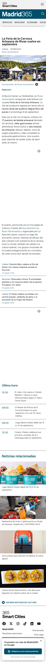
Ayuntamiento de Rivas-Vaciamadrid (18, 84)
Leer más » (5, 493)
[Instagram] (18, 623)
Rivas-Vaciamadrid (10, 52)
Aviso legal (39, 634)
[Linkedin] (32, 623)
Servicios (7, 22)
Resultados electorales (12, 633)
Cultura (5, 49)
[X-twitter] (11, 623)
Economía (32, 22)
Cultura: (5, 264)
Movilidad (20, 22)
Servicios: (6, 279)
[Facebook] (4, 623)
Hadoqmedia (38, 630)
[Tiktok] (25, 623)
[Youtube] (39, 623)
